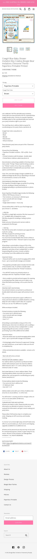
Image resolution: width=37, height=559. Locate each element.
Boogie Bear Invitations (15, 552)
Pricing (4, 82)
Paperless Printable (10, 500)
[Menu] (33, 9)
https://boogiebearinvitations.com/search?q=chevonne (17, 444)
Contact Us (7, 505)
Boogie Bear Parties (10, 484)
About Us (7, 469)
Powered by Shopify (27, 552)
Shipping (4, 76)
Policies (6, 495)
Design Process (9, 479)
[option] (9, 49)
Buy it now (18, 105)
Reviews (6, 474)
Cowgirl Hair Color (8, 90)
